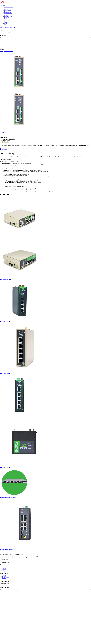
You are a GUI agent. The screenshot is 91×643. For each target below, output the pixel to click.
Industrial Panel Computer (8, 16)
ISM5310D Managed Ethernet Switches (6, 549)
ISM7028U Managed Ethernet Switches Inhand (8, 497)
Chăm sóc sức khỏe (7, 22)
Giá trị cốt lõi (4, 578)
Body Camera (6, 18)
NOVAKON (4, 571)
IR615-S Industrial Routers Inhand (6, 373)
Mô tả (3, 151)
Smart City (5, 21)
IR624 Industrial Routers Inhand (5, 321)
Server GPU (6, 15)
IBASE (3, 570)
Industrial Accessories (7, 10)
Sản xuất (5, 23)
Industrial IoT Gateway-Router (8, 7)
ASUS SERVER (4, 567)
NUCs (5, 11)
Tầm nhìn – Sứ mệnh (5, 577)
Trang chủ (1, 51)
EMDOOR (4, 569)
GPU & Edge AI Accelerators (8, 9)
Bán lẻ (5, 24)
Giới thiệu (3, 5)
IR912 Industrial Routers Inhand (5, 279)
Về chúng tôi (4, 575)
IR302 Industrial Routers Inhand (5, 467)
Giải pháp (3, 20)
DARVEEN (4, 568)
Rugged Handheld (7, 19)
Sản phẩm (3, 6)
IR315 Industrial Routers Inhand (5, 415)
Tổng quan (4, 576)
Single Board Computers (8, 13)
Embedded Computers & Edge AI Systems (10, 14)
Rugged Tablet (6, 17)
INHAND (3, 132)
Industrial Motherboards (7, 12)
